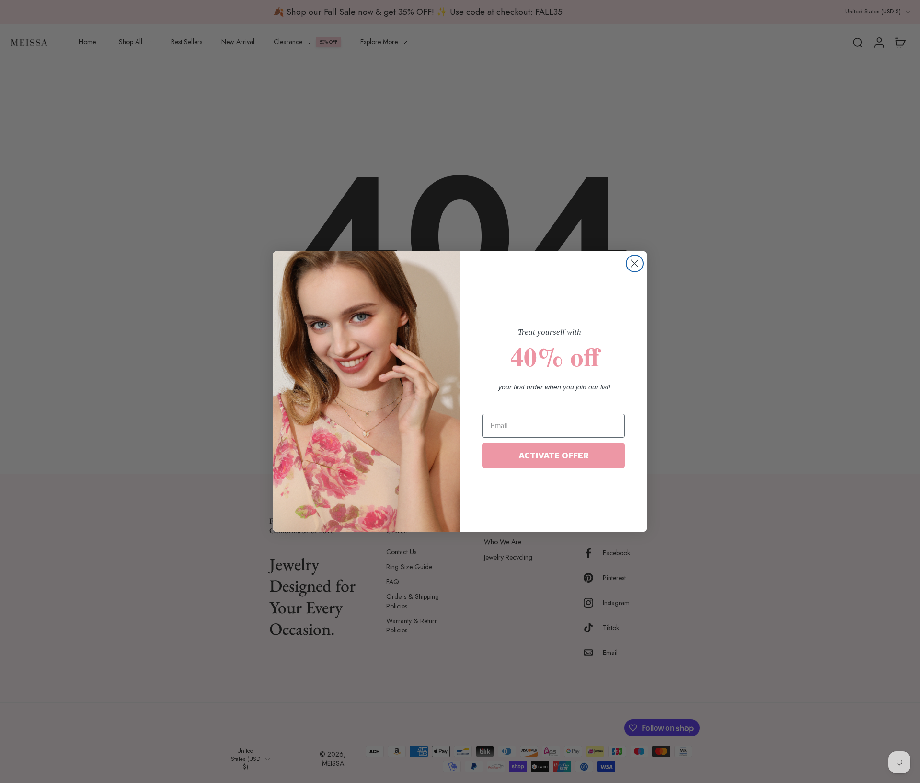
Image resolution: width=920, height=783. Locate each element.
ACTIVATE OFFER (553, 455)
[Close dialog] (634, 263)
